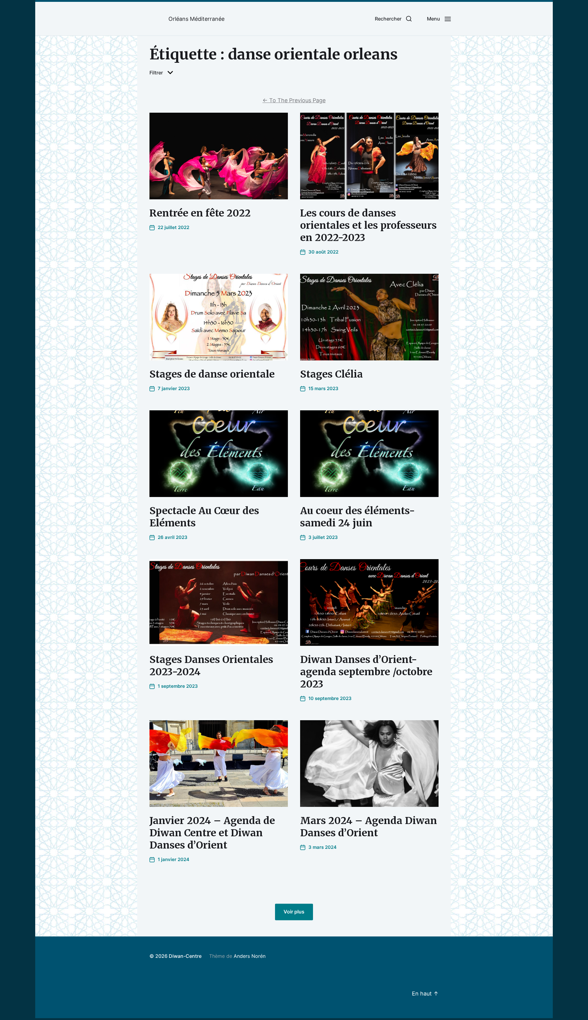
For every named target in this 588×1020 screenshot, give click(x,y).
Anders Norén (250, 956)
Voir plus (294, 912)
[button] (393, 18)
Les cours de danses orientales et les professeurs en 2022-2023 (368, 225)
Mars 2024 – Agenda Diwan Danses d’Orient (368, 827)
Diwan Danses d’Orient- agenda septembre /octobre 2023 (366, 671)
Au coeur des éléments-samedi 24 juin (357, 517)
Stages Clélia (331, 374)
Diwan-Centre (185, 956)
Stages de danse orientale (212, 374)
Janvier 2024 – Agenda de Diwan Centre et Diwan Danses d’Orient (212, 833)
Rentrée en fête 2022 (200, 213)
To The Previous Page (294, 100)
